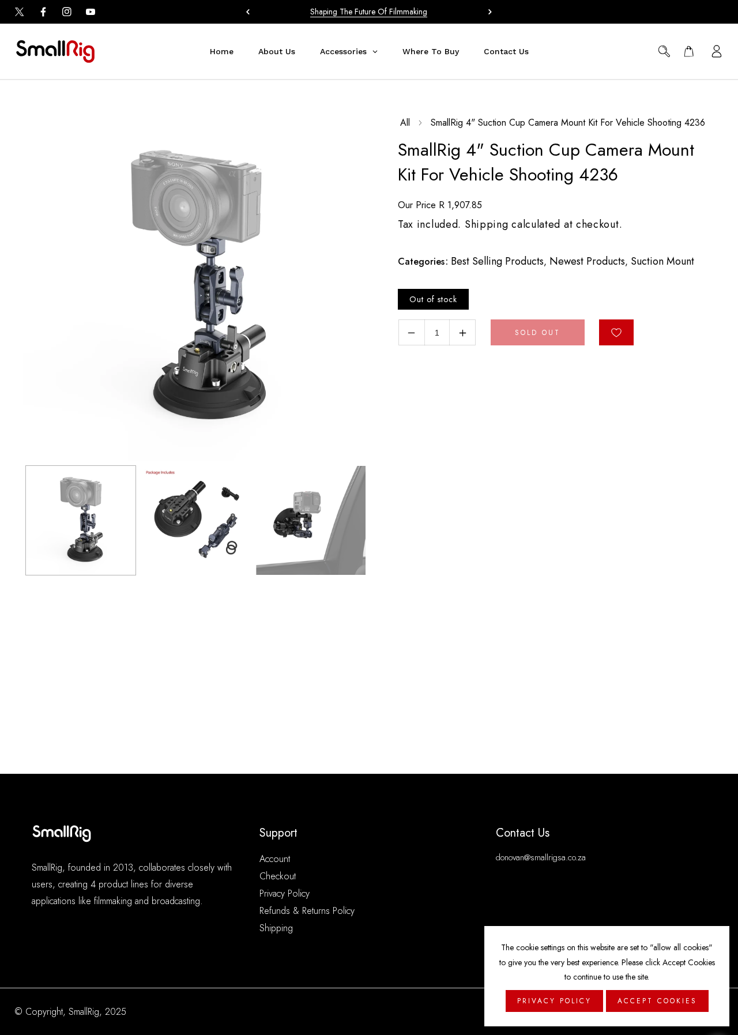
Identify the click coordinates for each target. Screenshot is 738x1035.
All (405, 122)
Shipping (487, 224)
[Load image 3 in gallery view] (311, 520)
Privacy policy (554, 1001)
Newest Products (587, 261)
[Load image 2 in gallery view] (196, 520)
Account (274, 858)
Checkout (277, 876)
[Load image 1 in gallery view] (80, 520)
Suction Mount (662, 261)
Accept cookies (657, 1001)
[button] (487, 11)
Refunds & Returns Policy (307, 910)
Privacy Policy (284, 893)
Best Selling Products (497, 261)
